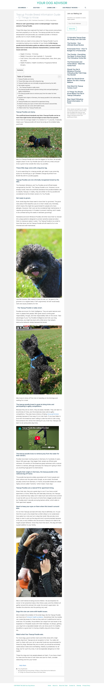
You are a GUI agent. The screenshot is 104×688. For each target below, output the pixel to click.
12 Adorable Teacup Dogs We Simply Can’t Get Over (76, 38)
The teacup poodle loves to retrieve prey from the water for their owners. (37, 94)
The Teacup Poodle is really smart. (29, 87)
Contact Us (72, 685)
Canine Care (51, 7)
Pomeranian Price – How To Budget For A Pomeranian (77, 50)
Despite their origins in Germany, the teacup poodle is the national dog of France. (39, 98)
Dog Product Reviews (70, 7)
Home (49, 685)
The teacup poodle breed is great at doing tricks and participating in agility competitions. (38, 90)
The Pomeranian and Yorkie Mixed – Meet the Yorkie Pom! (76, 63)
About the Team (63, 685)
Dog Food (36, 7)
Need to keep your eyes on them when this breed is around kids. (38, 103)
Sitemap (79, 685)
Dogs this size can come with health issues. (32, 105)
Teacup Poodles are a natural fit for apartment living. (33, 101)
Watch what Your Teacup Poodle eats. (30, 108)
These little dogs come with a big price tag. (31, 81)
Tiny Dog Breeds (22, 669)
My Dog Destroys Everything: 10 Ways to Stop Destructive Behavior (37, 670)
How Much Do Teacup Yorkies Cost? (75, 87)
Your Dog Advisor (52, 3)
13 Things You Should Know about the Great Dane (32, 672)
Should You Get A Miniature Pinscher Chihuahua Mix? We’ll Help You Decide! (76, 72)
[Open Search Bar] (85, 7)
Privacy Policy (86, 685)
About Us (55, 685)
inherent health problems (35, 617)
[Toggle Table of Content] (58, 76)
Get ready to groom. (24, 85)
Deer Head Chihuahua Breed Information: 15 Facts (75, 101)
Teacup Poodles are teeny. (26, 79)
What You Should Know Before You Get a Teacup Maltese (76, 80)
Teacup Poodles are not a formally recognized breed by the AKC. (37, 83)
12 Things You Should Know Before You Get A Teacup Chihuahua (75, 93)
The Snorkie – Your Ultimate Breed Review (75, 44)
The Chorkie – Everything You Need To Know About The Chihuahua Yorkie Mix (76, 56)
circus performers (53, 414)
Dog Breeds (22, 7)
